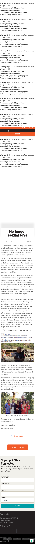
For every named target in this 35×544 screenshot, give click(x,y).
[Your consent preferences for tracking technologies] (32, 540)
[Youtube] (14, 531)
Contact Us (4, 514)
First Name (4, 477)
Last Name (4, 484)
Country (4, 497)
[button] (31, 130)
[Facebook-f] (2, 531)
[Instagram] (8, 531)
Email (3, 490)
